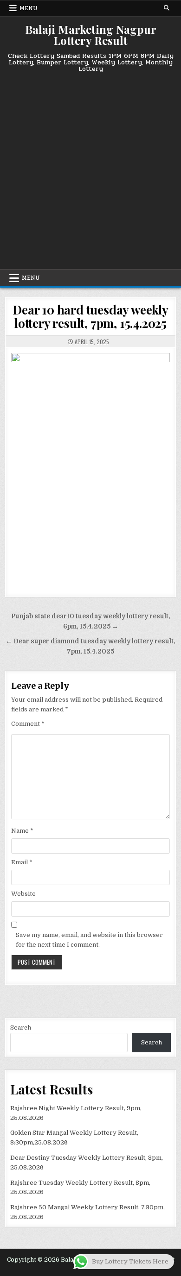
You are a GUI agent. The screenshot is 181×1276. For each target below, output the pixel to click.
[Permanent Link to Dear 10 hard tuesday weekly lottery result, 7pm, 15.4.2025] (90, 467)
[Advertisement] (90, 167)
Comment (28, 723)
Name (22, 830)
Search (20, 1027)
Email (21, 862)
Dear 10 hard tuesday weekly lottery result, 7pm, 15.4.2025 (90, 316)
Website (23, 893)
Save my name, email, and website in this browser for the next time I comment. (89, 939)
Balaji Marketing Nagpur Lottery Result (90, 35)
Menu (28, 8)
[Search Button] (166, 8)
